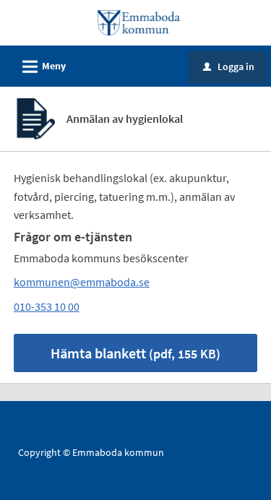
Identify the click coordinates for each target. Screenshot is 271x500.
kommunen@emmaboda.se (82, 282)
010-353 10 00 (46, 306)
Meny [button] (42, 67)
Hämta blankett (135, 353)
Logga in (228, 66)
